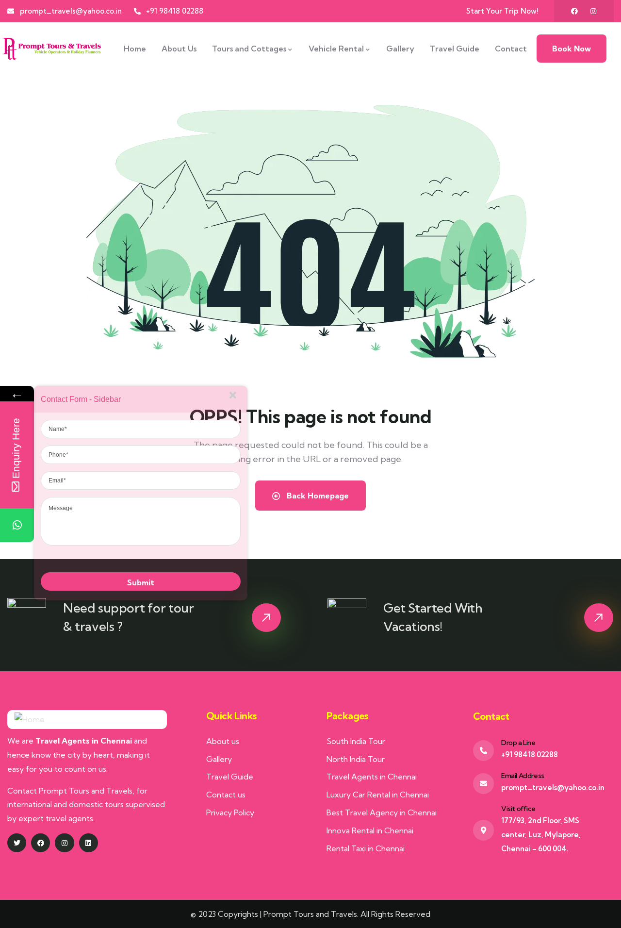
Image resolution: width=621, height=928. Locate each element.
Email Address (522, 775)
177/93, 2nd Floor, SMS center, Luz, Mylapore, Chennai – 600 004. (541, 834)
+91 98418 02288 (529, 754)
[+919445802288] (17, 525)
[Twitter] (16, 842)
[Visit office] (483, 830)
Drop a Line (518, 742)
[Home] (51, 48)
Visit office (518, 808)
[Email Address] (483, 783)
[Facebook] (574, 11)
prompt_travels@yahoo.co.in (553, 787)
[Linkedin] (88, 842)
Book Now (571, 48)
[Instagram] (593, 11)
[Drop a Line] (483, 750)
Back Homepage (317, 495)
